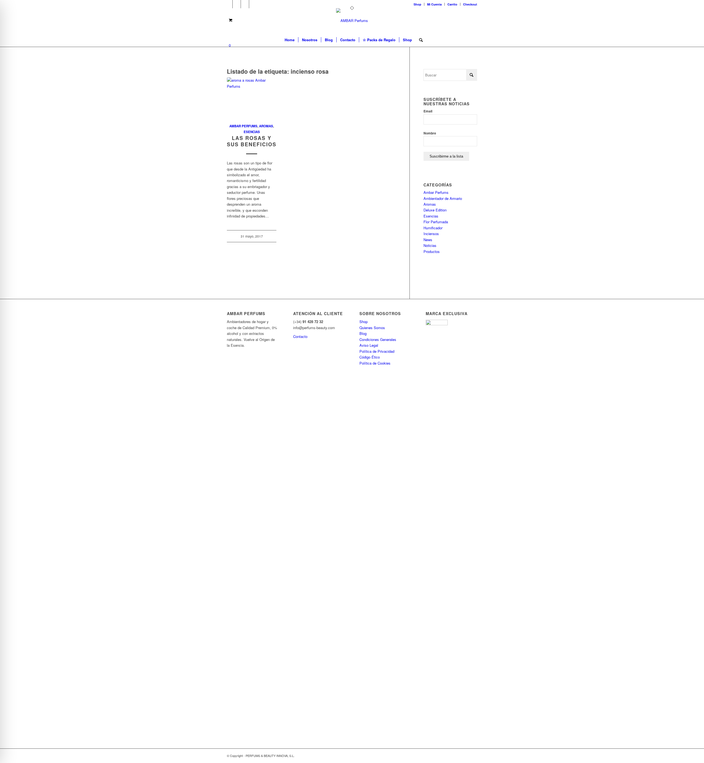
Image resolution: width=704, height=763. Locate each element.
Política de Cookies (375, 363)
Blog (363, 333)
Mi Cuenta (434, 4)
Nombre (430, 133)
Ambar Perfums (243, 126)
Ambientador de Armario (443, 198)
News (428, 239)
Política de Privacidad (376, 351)
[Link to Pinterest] (245, 4)
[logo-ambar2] (352, 20)
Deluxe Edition (435, 210)
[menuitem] (417, 4)
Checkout (470, 4)
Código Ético (369, 357)
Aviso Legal (368, 345)
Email (428, 111)
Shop (417, 4)
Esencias (252, 132)
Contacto (300, 336)
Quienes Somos (372, 327)
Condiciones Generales (377, 339)
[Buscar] (419, 40)
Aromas (266, 126)
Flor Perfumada (436, 221)
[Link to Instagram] (253, 4)
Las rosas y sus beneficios (251, 141)
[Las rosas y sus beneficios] (251, 97)
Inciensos (431, 233)
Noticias (430, 245)
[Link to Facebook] (237, 4)
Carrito (452, 4)
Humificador (433, 227)
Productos (432, 251)
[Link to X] (228, 4)
